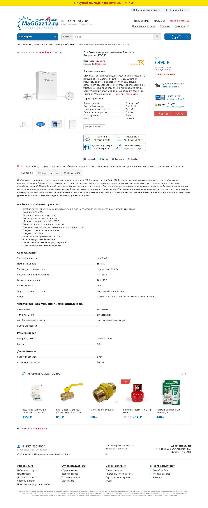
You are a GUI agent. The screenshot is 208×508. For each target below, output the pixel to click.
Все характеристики (94, 126)
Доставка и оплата (27, 477)
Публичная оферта (27, 470)
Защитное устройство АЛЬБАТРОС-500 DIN (34, 411)
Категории (25, 36)
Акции (109, 480)
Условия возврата (70, 477)
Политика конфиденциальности (33, 484)
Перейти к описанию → (127, 93)
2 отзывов (58, 52)
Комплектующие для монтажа (37, 44)
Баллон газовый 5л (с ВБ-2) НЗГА (137, 411)
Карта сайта (67, 480)
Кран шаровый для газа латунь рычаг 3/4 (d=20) (68, 411)
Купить (180, 113)
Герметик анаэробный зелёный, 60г (168, 411)
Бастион (104, 60)
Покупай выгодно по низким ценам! (104, 3)
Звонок (164, 113)
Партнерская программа (118, 477)
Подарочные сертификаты (119, 473)
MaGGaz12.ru (62, 454)
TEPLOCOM (26, 428)
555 (35, 428)
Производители (114, 470)
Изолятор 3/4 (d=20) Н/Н (102, 409)
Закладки (157, 477)
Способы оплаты (26, 480)
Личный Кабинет (161, 470)
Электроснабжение (64, 44)
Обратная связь (69, 470)
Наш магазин (24, 473)
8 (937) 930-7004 (33, 446)
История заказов (161, 473)
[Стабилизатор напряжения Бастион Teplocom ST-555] (49, 86)
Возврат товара (69, 473)
